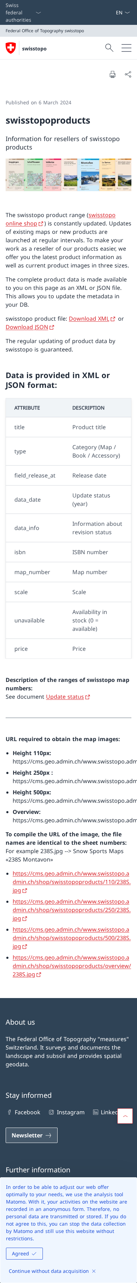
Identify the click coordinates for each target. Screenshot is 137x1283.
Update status (65, 696)
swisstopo (34, 48)
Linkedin (112, 1112)
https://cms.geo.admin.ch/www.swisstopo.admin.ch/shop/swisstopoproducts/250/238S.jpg (72, 910)
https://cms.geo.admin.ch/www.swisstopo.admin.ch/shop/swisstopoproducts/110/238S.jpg (72, 882)
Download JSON (27, 327)
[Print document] (112, 74)
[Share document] (128, 74)
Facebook (27, 1112)
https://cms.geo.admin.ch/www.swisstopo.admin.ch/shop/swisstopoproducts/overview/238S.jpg (72, 966)
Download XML (89, 318)
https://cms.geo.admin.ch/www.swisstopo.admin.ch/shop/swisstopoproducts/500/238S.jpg (72, 938)
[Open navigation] (126, 48)
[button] (125, 1116)
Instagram (70, 1112)
